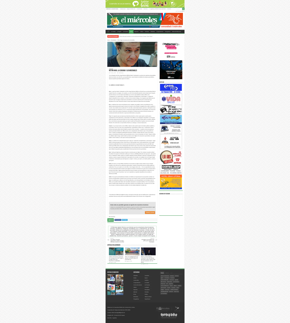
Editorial (135, 292)
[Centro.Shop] (171, 169)
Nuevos (167, 272)
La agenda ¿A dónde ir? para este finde (158, 8)
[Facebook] (177, 11)
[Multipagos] (171, 119)
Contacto (169, 8)
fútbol (178, 287)
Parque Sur (163, 283)
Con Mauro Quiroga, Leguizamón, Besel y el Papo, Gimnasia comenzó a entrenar (117, 240)
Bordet (171, 285)
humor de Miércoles (165, 285)
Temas (162, 272)
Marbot (175, 285)
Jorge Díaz (171, 283)
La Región (119, 31)
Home (108, 31)
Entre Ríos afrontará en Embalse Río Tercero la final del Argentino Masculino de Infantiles (137, 36)
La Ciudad (113, 31)
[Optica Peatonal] (171, 129)
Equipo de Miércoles (131, 8)
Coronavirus (167, 277)
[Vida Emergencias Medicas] (171, 99)
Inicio (108, 40)
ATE (167, 283)
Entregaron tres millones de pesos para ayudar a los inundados (148, 240)
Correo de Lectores (137, 285)
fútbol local (176, 291)
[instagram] (182, 11)
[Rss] (176, 11)
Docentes (173, 287)
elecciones (167, 289)
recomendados (176, 281)
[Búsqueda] (183, 9)
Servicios (145, 8)
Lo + (171, 272)
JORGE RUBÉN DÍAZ (164, 279)
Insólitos (146, 280)
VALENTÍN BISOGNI (164, 291)
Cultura (141, 31)
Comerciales (136, 280)
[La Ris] (171, 156)
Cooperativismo (159, 31)
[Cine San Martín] (171, 109)
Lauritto (168, 287)
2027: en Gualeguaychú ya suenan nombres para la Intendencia (131, 258)
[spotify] (183, 11)
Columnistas (139, 8)
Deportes (136, 31)
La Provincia (125, 31)
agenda (176, 279)
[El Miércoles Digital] (145, 20)
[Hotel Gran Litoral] (171, 181)
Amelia (134, 277)
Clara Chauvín (163, 287)
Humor (146, 277)
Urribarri (179, 285)
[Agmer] (171, 141)
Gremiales (147, 275)
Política (131, 31)
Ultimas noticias (148, 296)
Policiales (147, 31)
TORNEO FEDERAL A (174, 289)
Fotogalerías (167, 31)
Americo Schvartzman (165, 275)
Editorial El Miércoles (176, 31)
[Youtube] (180, 11)
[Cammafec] (171, 88)
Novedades (113, 40)
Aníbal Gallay (169, 281)
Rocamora (172, 277)
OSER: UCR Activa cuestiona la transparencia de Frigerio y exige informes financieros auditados (116, 258)
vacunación (172, 279)
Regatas (162, 289)
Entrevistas (135, 296)
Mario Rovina (163, 281)
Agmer (162, 277)
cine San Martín (164, 293)
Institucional (122, 8)
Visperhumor (147, 299)
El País (134, 294)
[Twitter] (179, 11)
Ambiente (153, 31)
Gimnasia (172, 275)
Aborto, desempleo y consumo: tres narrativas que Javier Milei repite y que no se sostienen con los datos (148, 259)
